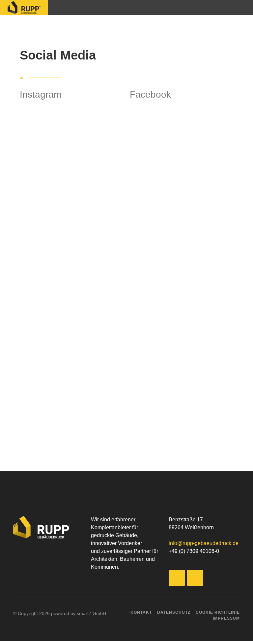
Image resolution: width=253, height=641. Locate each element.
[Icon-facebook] (177, 578)
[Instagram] (195, 578)
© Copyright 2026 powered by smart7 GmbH (59, 613)
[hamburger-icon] (240, 7)
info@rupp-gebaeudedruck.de (204, 543)
